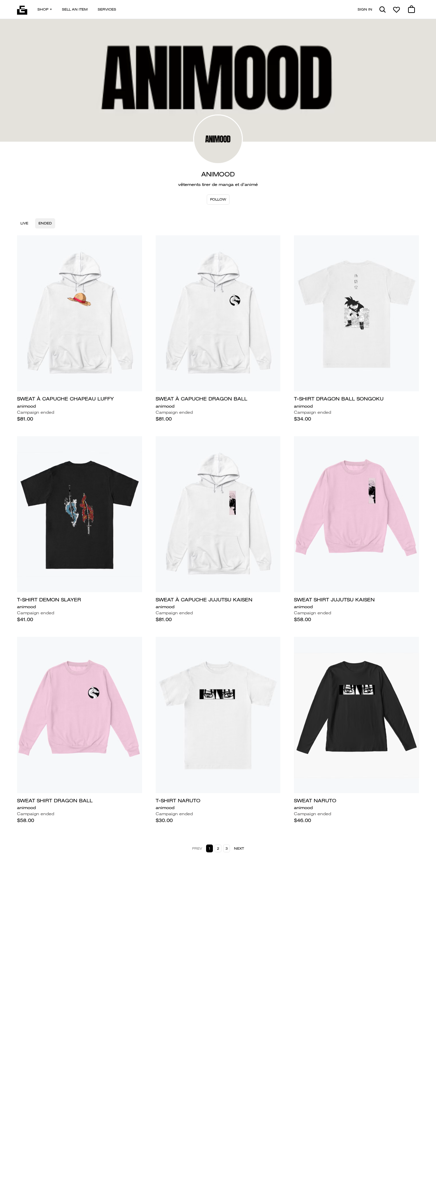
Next (239, 848)
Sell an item (75, 9)
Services (107, 9)
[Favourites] (396, 9)
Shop (42, 9)
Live (24, 223)
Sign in (365, 9)
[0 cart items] (411, 9)
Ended (45, 223)
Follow (218, 199)
